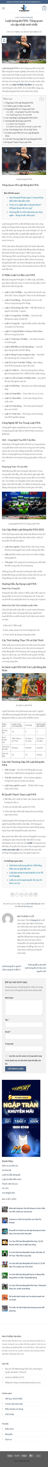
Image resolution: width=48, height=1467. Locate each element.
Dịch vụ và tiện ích (10, 1165)
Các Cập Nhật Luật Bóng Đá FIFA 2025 (21, 118)
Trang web (9, 1044)
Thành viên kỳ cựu (10, 1183)
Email (8, 1032)
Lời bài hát (6, 1170)
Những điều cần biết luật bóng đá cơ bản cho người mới (35, 967)
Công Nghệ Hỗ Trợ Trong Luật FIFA (19, 109)
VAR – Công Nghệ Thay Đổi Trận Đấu (24, 112)
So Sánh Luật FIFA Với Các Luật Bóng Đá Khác (22, 134)
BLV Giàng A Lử (35, 32)
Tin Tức (5, 1188)
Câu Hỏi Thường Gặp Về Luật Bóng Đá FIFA (23, 139)
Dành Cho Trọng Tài (17, 124)
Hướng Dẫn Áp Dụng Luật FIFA (18, 121)
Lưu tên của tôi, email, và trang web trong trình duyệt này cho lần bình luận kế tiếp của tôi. (23, 1060)
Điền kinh (9, 1429)
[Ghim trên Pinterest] (31, 894)
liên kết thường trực (25, 906)
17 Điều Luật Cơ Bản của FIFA (17, 106)
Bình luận (9, 998)
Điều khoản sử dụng (14, 1409)
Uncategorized (8, 1192)
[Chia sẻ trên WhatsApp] (12, 894)
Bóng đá (8, 1434)
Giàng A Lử (36, 920)
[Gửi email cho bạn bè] (26, 894)
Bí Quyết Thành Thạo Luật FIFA (18, 142)
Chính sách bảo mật (14, 1404)
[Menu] (3, 8)
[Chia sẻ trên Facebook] (17, 894)
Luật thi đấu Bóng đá (24, 17)
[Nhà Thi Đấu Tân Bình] (24, 8)
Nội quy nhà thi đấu (13, 1398)
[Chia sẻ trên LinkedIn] (35, 894)
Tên (7, 1020)
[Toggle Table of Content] (40, 99)
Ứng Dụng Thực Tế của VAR (20, 115)
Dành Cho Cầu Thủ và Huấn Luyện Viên (25, 126)
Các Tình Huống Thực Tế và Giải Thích (21, 129)
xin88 (29, 843)
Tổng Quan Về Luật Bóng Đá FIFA (19, 103)
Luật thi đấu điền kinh (11, 1179)
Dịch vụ (8, 1439)
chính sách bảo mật (10, 849)
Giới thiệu (9, 1414)
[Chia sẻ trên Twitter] (22, 894)
